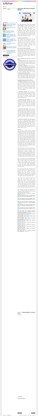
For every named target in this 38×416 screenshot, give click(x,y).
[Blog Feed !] (19, 313)
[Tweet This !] (22, 312)
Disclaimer (33, 415)
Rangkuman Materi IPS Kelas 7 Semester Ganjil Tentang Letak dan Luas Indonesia (11, 36)
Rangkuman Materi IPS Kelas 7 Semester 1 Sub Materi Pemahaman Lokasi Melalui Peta (11, 40)
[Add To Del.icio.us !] (25, 312)
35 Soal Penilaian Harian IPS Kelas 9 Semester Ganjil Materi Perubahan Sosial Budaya (11, 52)
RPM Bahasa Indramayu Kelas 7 (11, 28)
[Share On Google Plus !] (24, 312)
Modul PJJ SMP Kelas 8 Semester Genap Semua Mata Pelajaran (11, 24)
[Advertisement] (26, 271)
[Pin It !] (28, 312)
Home (5, 6)
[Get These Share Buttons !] (34, 312)
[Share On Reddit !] (29, 312)
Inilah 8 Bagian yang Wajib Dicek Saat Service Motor (11, 47)
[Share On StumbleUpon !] (26, 312)
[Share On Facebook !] (23, 312)
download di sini (20, 203)
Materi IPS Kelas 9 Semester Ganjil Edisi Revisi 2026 (11, 31)
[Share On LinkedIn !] (30, 312)
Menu (34, 7)
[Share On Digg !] (27, 312)
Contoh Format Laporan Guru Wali (11, 44)
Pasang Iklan (21, 415)
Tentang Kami (25, 415)
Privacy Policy (29, 415)
